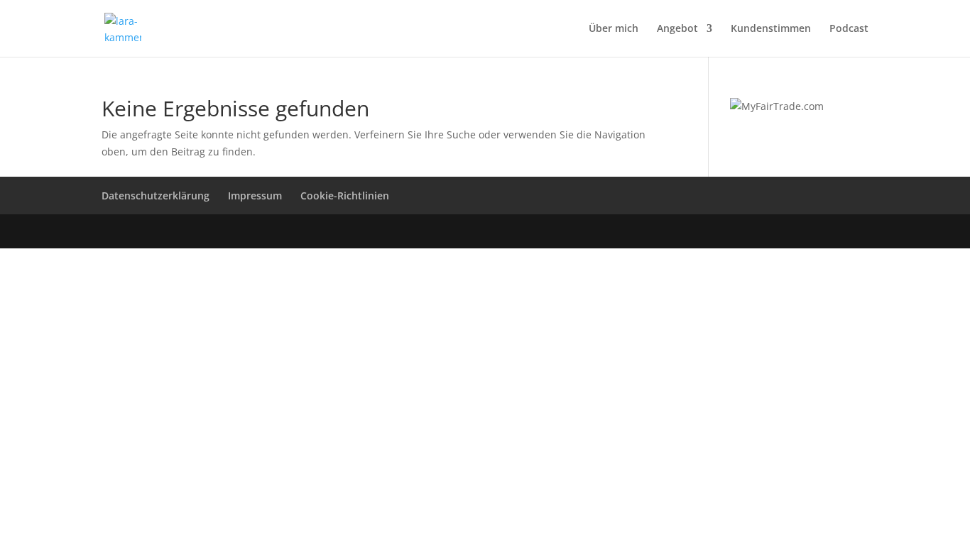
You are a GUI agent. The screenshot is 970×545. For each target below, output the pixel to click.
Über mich (613, 29)
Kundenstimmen (771, 29)
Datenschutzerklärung (155, 195)
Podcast (848, 29)
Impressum (255, 195)
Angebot (677, 29)
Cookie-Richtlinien (344, 195)
